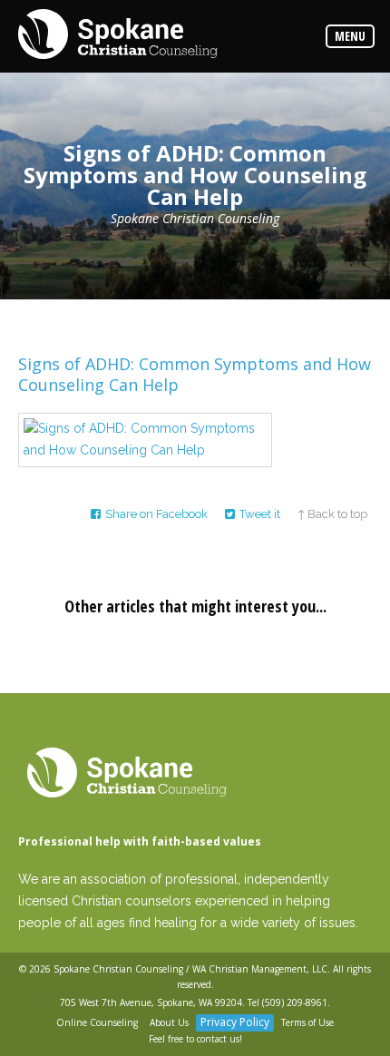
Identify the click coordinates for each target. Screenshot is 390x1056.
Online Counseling (97, 1022)
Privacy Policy (234, 1022)
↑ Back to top (332, 514)
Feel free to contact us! (195, 1038)
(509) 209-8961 (294, 1002)
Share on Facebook (156, 514)
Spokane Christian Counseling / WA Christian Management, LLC (190, 969)
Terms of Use (307, 1022)
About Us (169, 1022)
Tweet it (259, 514)
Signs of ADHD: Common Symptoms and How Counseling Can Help (194, 374)
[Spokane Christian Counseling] (118, 35)
